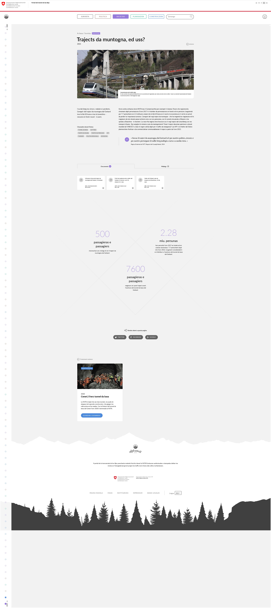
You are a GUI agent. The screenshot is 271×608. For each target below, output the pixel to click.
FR (259, 3)
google (153, 337)
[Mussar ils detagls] (103, 188)
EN (267, 3)
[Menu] (265, 16)
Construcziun (156, 16)
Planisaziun (138, 16)
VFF (108, 133)
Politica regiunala (92, 136)
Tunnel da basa (83, 130)
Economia (104, 136)
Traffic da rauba (83, 133)
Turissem (81, 136)
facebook (137, 337)
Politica (103, 16)
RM (264, 3)
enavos (191, 44)
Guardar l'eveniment (92, 415)
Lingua (172, 493)
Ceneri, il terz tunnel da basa (95, 396)
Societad (121, 16)
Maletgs (165, 166)
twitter (121, 337)
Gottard (93, 130)
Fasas (110, 493)
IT (261, 3)
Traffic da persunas (97, 133)
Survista (85, 16)
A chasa (80, 33)
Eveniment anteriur (86, 359)
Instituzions (123, 493)
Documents (105, 166)
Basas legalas (154, 493)
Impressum (138, 493)
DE (256, 3)
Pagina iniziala (96, 493)
